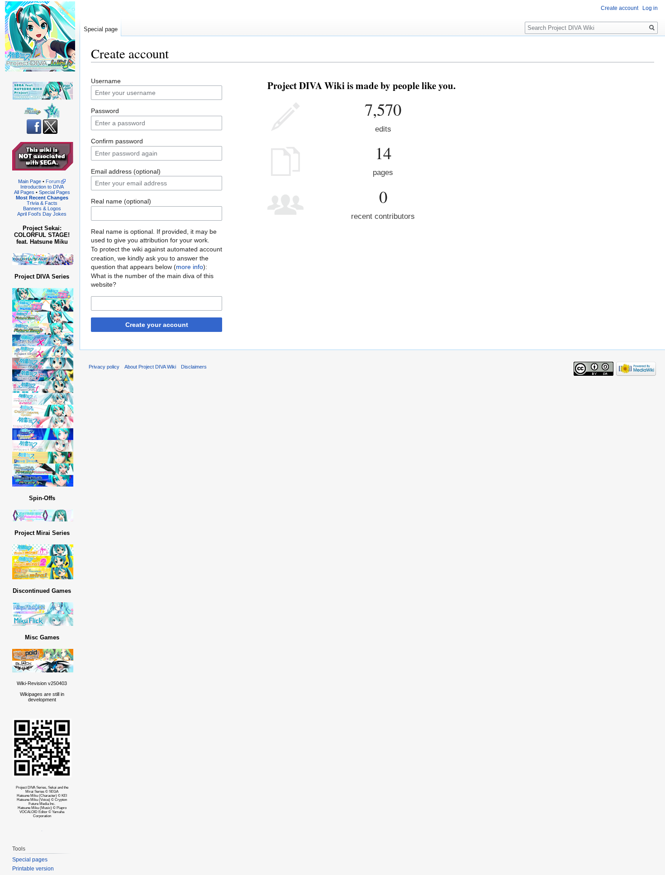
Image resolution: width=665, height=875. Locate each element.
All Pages (24, 192)
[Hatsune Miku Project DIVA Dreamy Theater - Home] (42, 457)
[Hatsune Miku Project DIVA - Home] (42, 445)
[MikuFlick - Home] (42, 620)
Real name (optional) (121, 201)
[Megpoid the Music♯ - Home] (42, 654)
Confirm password (117, 141)
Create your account (156, 324)
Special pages (30, 859)
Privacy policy (104, 366)
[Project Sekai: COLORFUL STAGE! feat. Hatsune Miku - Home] (42, 259)
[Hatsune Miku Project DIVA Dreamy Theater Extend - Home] (42, 410)
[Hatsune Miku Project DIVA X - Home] (42, 346)
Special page (101, 29)
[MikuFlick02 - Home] (42, 608)
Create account (619, 8)
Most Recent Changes (42, 197)
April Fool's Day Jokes (41, 214)
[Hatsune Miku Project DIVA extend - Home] (42, 398)
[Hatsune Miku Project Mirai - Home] (42, 573)
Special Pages (54, 192)
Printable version (33, 869)
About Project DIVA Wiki (150, 366)
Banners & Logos (42, 208)
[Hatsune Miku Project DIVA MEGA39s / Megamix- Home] (42, 305)
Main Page (29, 181)
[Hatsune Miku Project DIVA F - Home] (42, 375)
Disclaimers (194, 366)
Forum (53, 181)
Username (106, 81)
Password (105, 110)
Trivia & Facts (42, 203)
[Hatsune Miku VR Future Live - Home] (42, 515)
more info (189, 266)
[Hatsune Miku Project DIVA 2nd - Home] (42, 422)
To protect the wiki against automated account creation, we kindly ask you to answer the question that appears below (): (156, 258)
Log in (650, 8)
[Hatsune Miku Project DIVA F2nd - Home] (42, 363)
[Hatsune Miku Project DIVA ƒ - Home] (42, 387)
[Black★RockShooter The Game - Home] (42, 666)
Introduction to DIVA (42, 186)
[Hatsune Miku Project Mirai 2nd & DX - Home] (42, 555)
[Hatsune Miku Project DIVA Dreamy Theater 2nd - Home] (42, 434)
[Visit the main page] (40, 36)
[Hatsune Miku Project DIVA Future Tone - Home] (42, 322)
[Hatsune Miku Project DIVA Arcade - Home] (42, 474)
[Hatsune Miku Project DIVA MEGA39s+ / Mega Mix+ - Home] (42, 294)
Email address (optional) (126, 171)
